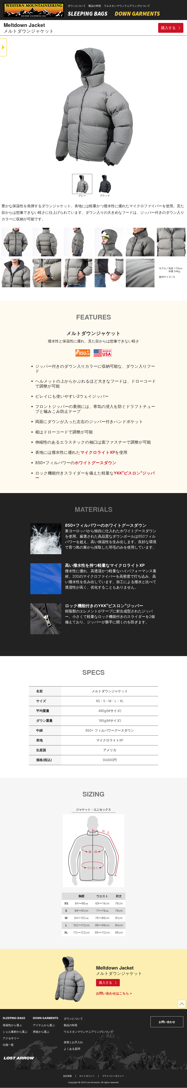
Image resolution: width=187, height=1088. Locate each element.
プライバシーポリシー (113, 1076)
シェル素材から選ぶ (15, 1031)
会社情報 (67, 1076)
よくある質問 (72, 1049)
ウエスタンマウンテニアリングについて (127, 5)
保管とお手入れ (73, 1042)
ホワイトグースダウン (96, 462)
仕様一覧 (8, 1045)
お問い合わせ (167, 1022)
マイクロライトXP (97, 452)
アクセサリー (11, 1038)
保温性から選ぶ (12, 1025)
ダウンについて (77, 5)
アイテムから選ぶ (44, 1025)
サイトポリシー (87, 1076)
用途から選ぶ (41, 1031)
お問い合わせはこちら (112, 993)
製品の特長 (94, 5)
